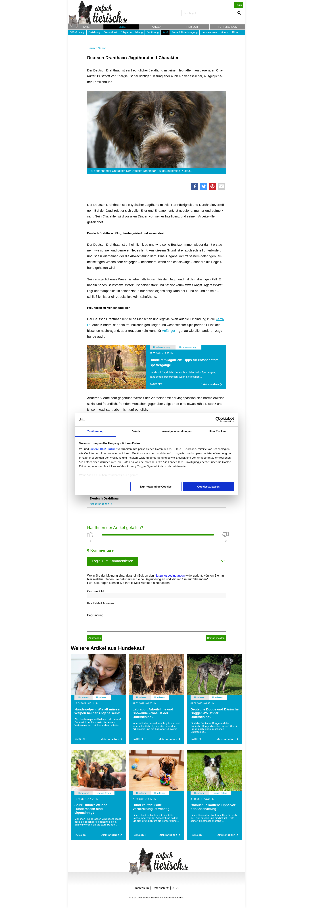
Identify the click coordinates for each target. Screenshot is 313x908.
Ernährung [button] (153, 32)
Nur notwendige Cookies (156, 486)
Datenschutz (161, 888)
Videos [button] (224, 32)
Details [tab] (136, 431)
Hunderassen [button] (209, 32)
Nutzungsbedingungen (170, 575)
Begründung (95, 615)
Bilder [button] (235, 32)
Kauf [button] (165, 32)
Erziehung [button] (94, 32)
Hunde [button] (121, 26)
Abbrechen (94, 637)
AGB (175, 888)
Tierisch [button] (192, 26)
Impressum (142, 888)
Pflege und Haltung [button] (132, 32)
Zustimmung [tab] (95, 431)
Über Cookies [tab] (217, 431)
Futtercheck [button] (227, 26)
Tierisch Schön (96, 48)
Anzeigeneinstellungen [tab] (176, 431)
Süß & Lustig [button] (77, 32)
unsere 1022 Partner (103, 448)
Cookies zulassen (208, 486)
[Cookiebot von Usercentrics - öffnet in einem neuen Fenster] (218, 419)
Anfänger (168, 331)
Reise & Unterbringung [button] (185, 32)
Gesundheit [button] (110, 32)
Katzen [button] (156, 26)
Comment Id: (96, 591)
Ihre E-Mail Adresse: (101, 603)
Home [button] (85, 26)
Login (238, 4)
